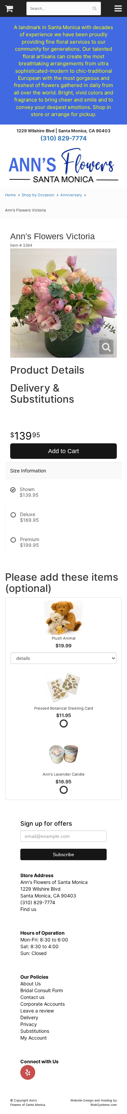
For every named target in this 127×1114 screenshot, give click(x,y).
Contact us (32, 997)
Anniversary (71, 195)
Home (10, 195)
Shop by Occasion (38, 195)
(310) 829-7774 (63, 138)
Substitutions (34, 1031)
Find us (28, 909)
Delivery (29, 1017)
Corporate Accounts (42, 1004)
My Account (33, 1038)
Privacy (28, 1024)
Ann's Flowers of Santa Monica (63, 168)
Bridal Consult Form (41, 990)
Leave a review (37, 1010)
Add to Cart (63, 451)
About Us (30, 983)
